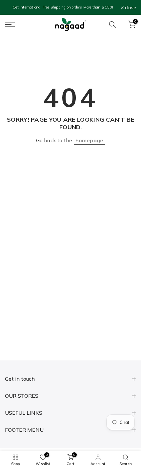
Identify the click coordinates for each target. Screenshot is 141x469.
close (130, 7)
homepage (89, 140)
